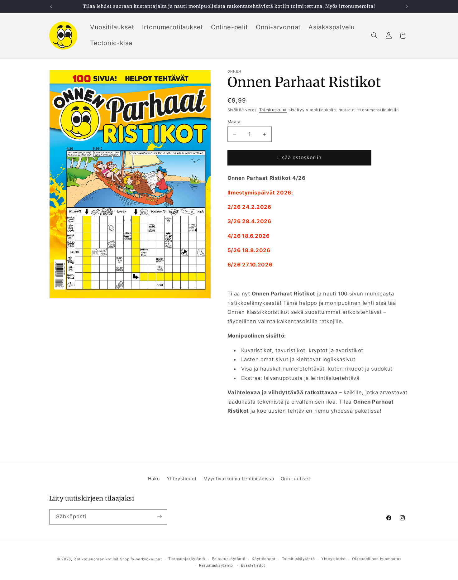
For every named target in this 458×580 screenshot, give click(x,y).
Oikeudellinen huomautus (376, 559)
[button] (374, 35)
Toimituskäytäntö (298, 559)
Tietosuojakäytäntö (186, 559)
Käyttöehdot (263, 559)
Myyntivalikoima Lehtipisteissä (238, 479)
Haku (154, 479)
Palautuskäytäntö (229, 559)
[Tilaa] (159, 517)
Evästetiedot (253, 565)
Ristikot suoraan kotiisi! (96, 559)
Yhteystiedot (182, 479)
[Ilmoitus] (407, 6)
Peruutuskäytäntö (216, 565)
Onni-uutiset (295, 479)
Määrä (234, 121)
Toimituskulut (273, 110)
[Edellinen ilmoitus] (51, 6)
